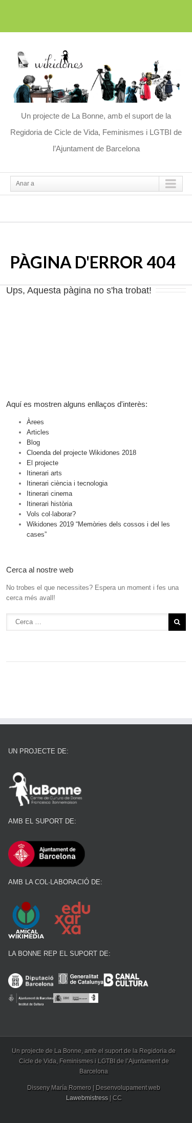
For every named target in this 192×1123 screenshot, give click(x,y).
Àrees (35, 422)
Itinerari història (49, 504)
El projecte (42, 463)
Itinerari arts (44, 473)
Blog (33, 442)
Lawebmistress (87, 1098)
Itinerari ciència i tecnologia (67, 483)
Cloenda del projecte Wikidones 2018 (81, 452)
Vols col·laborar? (51, 514)
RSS (114, 13)
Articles (38, 432)
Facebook (77, 14)
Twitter (95, 14)
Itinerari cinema (49, 493)
